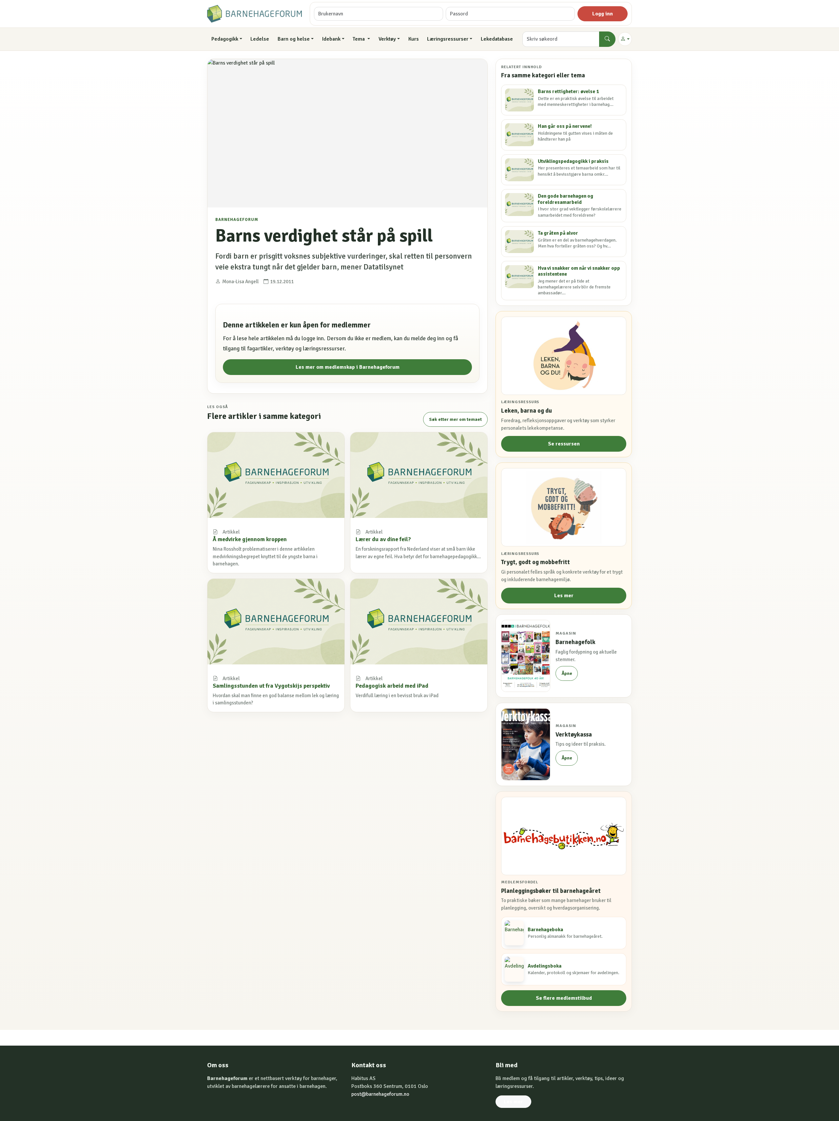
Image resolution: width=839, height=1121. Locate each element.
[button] (625, 39)
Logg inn (602, 13)
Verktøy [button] (387, 39)
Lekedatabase (497, 39)
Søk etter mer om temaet (455, 419)
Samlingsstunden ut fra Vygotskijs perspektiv (271, 685)
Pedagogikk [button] (224, 39)
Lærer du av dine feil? (383, 539)
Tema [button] (359, 39)
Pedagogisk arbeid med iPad (392, 685)
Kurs (413, 39)
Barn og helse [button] (294, 39)
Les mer (564, 595)
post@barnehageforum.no (380, 1094)
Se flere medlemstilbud (564, 998)
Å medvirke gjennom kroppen (250, 539)
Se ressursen (564, 444)
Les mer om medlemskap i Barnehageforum (348, 367)
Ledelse (259, 39)
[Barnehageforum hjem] (254, 14)
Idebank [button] (331, 39)
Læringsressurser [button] (447, 39)
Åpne (566, 673)
